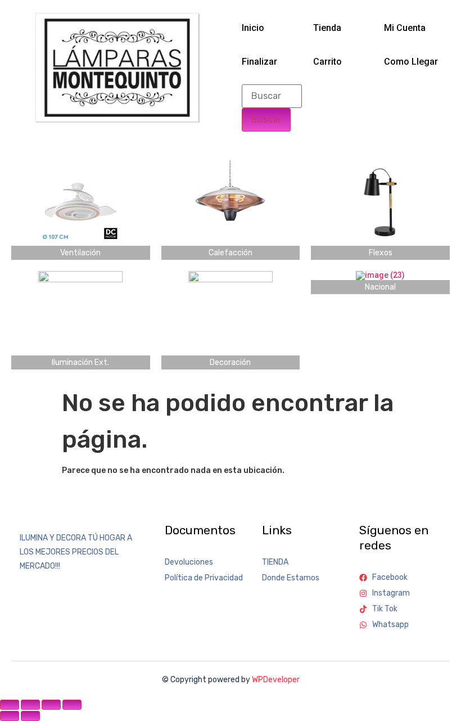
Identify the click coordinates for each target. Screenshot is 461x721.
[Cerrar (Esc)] (72, 705)
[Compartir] (51, 705)
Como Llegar (411, 61)
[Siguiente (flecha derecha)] (30, 716)
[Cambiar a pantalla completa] (30, 705)
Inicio (253, 27)
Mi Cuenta (405, 27)
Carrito (327, 61)
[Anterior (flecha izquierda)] (9, 716)
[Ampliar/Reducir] (9, 705)
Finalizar (259, 61)
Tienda (327, 27)
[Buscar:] (272, 96)
